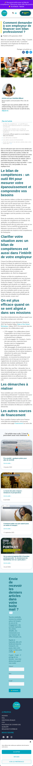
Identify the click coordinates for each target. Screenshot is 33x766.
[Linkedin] (7, 737)
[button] (30, 742)
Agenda (5, 715)
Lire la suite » (7, 463)
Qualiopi (5, 727)
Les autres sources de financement (13, 140)
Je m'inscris (15, 6)
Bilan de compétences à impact (11, 39)
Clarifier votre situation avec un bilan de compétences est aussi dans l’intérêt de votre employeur (16, 130)
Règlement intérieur (9, 729)
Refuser (16, 757)
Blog (23, 39)
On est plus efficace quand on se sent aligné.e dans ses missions (16, 134)
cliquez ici (5, 110)
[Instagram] (11, 737)
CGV (3, 722)
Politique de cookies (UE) (11, 724)
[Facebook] (3, 737)
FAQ (3, 718)
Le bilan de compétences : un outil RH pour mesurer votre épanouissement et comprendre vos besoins (16, 125)
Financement (19, 423)
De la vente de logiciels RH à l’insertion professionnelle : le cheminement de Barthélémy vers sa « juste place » (16, 558)
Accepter (16, 752)
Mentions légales (8, 720)
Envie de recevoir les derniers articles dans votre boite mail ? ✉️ (17, 142)
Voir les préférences (16, 761)
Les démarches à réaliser (10, 137)
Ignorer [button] (21, 6)
